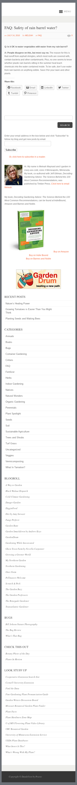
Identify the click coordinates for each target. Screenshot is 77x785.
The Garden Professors (17, 595)
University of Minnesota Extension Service (26, 734)
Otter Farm (11, 572)
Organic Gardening (15, 401)
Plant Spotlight (13, 413)
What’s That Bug (14, 635)
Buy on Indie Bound (38, 255)
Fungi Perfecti (12, 519)
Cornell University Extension (20, 682)
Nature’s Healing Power (18, 303)
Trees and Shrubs (15, 437)
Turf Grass (11, 443)
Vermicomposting (14, 461)
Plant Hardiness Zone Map (19, 717)
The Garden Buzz (14, 589)
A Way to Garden (14, 485)
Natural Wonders (14, 395)
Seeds (9, 419)
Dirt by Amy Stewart (15, 514)
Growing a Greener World (18, 554)
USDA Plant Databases (17, 740)
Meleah (29, 35)
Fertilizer (10, 372)
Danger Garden (13, 502)
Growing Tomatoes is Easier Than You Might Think (29, 311)
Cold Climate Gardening (18, 496)
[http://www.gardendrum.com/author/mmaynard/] (38, 279)
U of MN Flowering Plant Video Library (25, 723)
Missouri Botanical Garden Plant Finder (25, 705)
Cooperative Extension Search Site (23, 676)
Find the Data (12, 688)
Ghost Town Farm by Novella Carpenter (25, 548)
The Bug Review (13, 630)
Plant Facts (11, 711)
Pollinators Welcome (16, 577)
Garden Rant (12, 525)
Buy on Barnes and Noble (38, 258)
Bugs (8, 348)
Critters (9, 360)
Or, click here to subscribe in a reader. (27, 157)
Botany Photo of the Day (18, 653)
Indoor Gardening (14, 383)
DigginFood (11, 508)
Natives (9, 390)
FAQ (40, 35)
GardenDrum (12, 537)
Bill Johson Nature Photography (21, 624)
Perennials (11, 407)
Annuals (10, 336)
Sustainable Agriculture (17, 431)
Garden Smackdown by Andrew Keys (23, 531)
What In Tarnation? (15, 467)
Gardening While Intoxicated (20, 542)
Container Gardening (16, 354)
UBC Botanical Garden (17, 729)
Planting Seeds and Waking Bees (23, 318)
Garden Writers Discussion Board (22, 700)
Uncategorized (13, 449)
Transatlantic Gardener (17, 606)
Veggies (10, 455)
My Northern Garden (16, 560)
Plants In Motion (14, 659)
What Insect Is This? (15, 746)
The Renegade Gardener (17, 600)
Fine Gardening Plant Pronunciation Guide (27, 694)
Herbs (9, 378)
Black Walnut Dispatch (17, 491)
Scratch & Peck (13, 583)
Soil (7, 425)
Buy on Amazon (61, 251)
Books (9, 342)
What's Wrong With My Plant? (20, 752)
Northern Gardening (16, 566)
